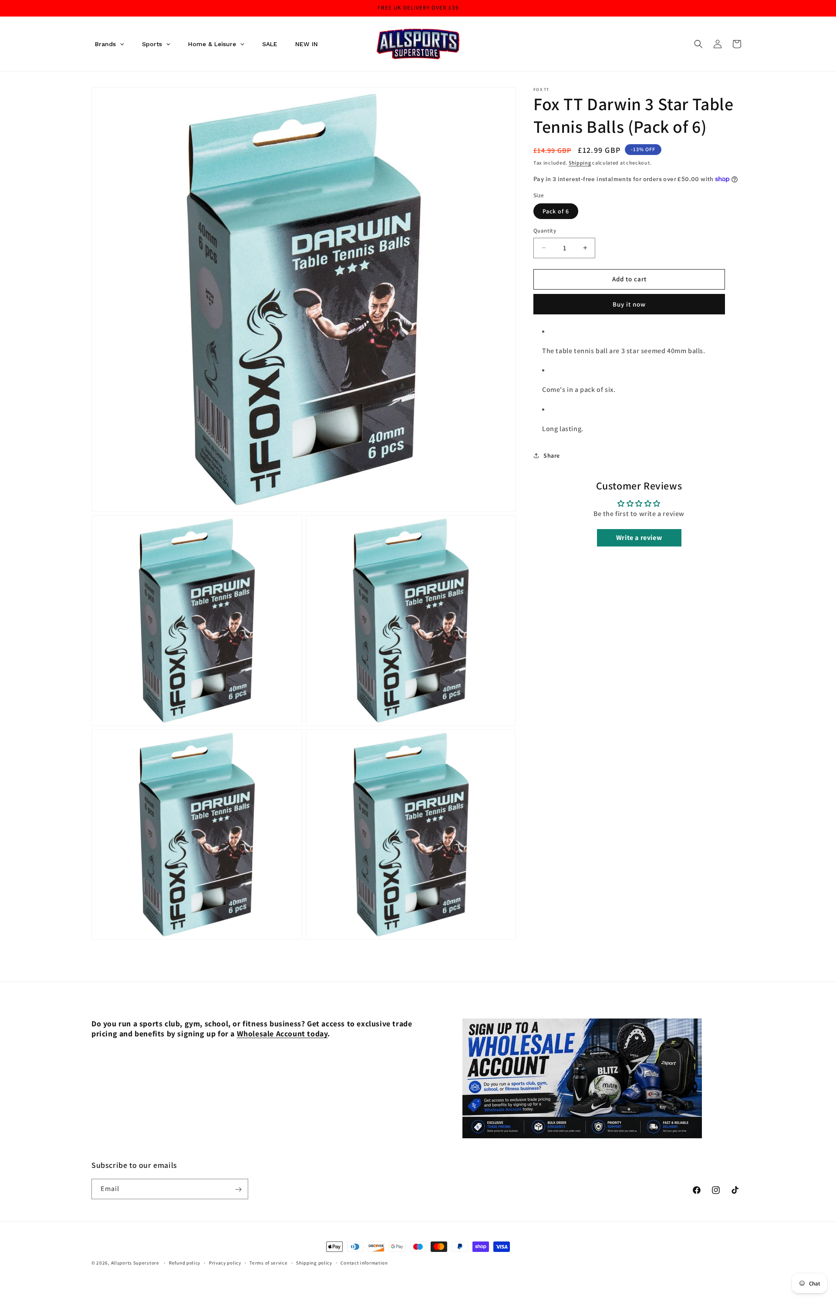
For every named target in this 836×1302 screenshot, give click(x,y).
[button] (698, 44)
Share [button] (551, 455)
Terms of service (268, 1262)
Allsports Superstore (135, 1263)
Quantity (544, 230)
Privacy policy (225, 1262)
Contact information (364, 1262)
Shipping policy (314, 1262)
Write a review (639, 537)
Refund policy (184, 1262)
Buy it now (629, 304)
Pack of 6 (556, 211)
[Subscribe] (238, 1189)
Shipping (580, 162)
